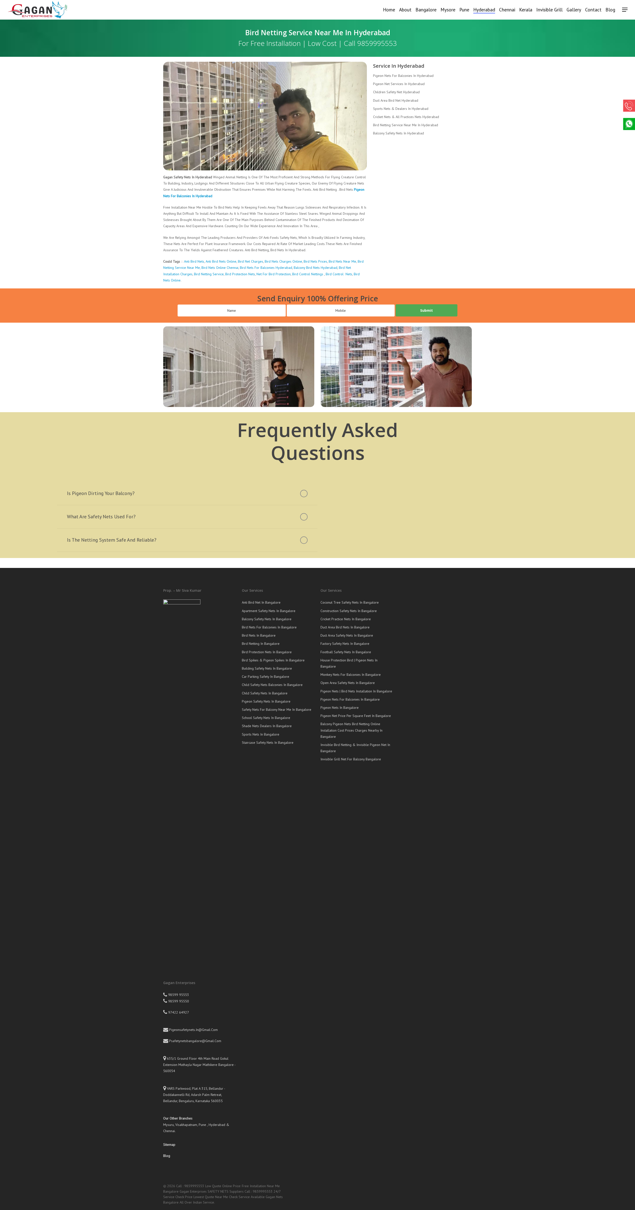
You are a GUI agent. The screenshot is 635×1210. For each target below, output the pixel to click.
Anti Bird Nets (194, 261)
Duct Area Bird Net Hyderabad (395, 100)
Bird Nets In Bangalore (259, 635)
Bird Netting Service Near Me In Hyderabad (405, 125)
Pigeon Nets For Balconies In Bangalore (350, 699)
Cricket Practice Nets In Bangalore (345, 619)
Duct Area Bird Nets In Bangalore (345, 627)
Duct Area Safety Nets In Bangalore (346, 635)
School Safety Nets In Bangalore (266, 717)
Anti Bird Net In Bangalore (261, 602)
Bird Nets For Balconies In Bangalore (269, 627)
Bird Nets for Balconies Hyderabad (265, 267)
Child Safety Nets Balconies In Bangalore (272, 685)
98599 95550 (178, 1001)
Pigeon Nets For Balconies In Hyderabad (403, 75)
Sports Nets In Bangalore (260, 734)
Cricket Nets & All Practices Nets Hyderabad (406, 117)
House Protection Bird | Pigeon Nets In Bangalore (349, 663)
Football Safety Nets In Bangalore (345, 652)
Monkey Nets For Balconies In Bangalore (350, 674)
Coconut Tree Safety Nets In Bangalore (349, 602)
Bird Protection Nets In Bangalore (267, 652)
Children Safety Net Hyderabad (396, 92)
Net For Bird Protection (273, 274)
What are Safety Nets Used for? (101, 516)
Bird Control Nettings (307, 274)
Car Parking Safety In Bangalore (265, 676)
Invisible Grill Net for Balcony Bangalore (350, 759)
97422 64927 (178, 1012)
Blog (166, 1155)
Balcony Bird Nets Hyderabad (315, 267)
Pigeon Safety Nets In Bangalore (266, 701)
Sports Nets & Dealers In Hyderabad (400, 108)
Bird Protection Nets (240, 274)
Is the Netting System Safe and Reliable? (111, 540)
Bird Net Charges (250, 261)
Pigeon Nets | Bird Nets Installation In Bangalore (356, 691)
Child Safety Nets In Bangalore (264, 693)
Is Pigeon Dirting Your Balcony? (100, 493)
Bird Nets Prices (315, 261)
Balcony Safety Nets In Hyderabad (398, 133)
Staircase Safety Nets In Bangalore (267, 742)
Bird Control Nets (338, 274)
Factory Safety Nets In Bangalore (344, 643)
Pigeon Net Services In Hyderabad (399, 84)
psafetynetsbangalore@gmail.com (194, 1041)
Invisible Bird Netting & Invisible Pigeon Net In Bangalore (355, 748)
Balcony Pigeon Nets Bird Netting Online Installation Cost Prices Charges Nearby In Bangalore (351, 730)
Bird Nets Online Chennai (219, 267)
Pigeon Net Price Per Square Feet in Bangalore (355, 716)
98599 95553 (178, 995)
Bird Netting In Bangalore (261, 643)
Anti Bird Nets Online (221, 261)
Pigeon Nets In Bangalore (339, 707)
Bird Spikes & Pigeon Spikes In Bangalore (273, 660)
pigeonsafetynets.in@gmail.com (193, 1029)
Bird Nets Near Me (342, 261)
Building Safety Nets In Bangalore (267, 668)
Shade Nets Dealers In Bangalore (267, 726)
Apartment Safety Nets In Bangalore (268, 611)
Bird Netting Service (209, 274)
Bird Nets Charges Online (283, 261)
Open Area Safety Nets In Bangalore (347, 683)
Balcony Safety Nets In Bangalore (266, 619)
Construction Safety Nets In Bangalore (348, 611)
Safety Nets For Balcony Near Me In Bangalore (276, 709)
